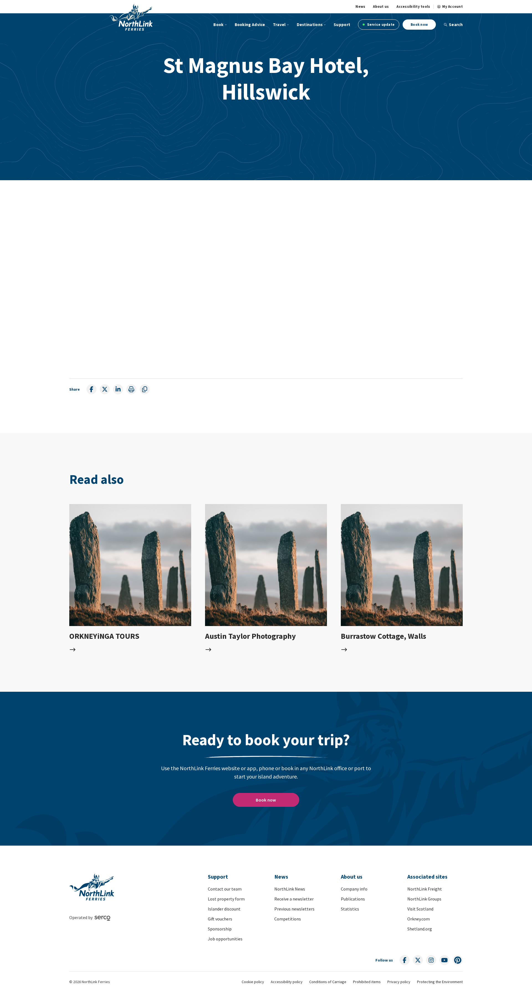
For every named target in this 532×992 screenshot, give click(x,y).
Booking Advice (250, 24)
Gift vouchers (220, 919)
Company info (354, 889)
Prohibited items (367, 981)
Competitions (287, 919)
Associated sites (427, 876)
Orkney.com (418, 919)
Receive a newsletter (294, 899)
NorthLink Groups (424, 899)
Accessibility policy (287, 981)
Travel (279, 24)
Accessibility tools (413, 6)
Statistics (350, 909)
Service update (380, 24)
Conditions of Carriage (327, 981)
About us (381, 6)
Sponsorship (220, 929)
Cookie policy (253, 981)
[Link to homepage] (131, 17)
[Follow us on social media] (405, 960)
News (360, 6)
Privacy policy (398, 981)
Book (218, 24)
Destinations (310, 24)
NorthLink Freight (424, 889)
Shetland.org (419, 929)
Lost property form (226, 899)
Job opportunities (225, 939)
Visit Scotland (420, 909)
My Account (452, 6)
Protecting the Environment (440, 981)
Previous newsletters (294, 909)
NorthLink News (289, 889)
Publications (353, 899)
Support (342, 24)
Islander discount (224, 909)
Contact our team (225, 889)
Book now (419, 24)
